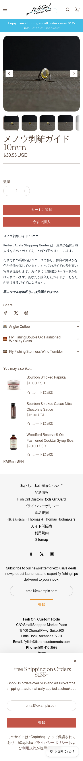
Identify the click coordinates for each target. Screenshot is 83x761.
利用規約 (29, 748)
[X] (41, 554)
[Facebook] (31, 554)
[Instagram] (52, 554)
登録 (41, 604)
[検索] (68, 9)
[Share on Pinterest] (26, 314)
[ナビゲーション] (5, 9)
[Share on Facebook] (5, 314)
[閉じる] (75, 661)
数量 (6, 182)
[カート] (77, 9)
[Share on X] (16, 314)
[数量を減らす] (8, 191)
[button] (9, 73)
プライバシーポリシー (51, 742)
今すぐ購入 (41, 222)
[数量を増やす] (25, 191)
